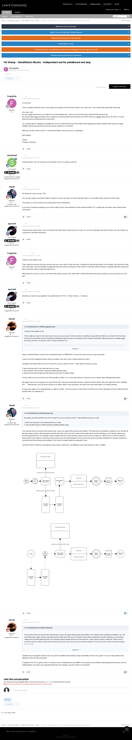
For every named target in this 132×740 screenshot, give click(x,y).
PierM (12, 187)
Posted (31, 98)
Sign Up (126, 9)
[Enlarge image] (73, 484)
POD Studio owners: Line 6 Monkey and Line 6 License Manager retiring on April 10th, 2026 (66, 49)
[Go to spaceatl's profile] (11, 230)
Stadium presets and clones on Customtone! (66, 55)
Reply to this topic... (21, 690)
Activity (17, 12)
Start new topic (101, 87)
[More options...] (26, 96)
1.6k (12, 243)
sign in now (48, 682)
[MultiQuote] (23, 149)
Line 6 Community (14, 5)
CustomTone (81, 4)
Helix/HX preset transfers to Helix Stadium (66, 38)
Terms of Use (10, 731)
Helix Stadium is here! (66, 44)
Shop (116, 4)
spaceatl (12, 224)
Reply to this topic (119, 86)
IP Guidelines (31, 731)
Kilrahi (12, 319)
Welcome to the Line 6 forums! (66, 26)
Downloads (95, 4)
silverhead (12, 155)
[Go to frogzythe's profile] (6, 69)
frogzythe (15, 68)
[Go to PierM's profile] (11, 194)
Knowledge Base (16, 16)
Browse (6, 12)
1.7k (12, 202)
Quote (29, 149)
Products (67, 4)
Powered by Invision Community (66, 737)
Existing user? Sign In (113, 9)
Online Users (29, 16)
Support (107, 4)
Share (8, 74)
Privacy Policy (21, 731)
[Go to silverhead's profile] (11, 162)
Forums (4, 16)
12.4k (12, 175)
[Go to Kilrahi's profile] (11, 326)
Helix (27, 70)
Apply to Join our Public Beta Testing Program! (66, 32)
